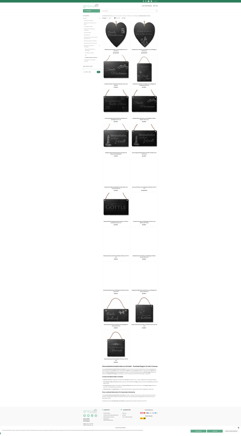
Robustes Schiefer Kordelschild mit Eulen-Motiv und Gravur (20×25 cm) (115, 187)
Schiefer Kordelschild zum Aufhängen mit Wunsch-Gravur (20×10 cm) (116, 291)
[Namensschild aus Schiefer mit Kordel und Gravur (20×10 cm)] (116, 241)
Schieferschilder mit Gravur (91, 57)
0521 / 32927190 (90, 423)
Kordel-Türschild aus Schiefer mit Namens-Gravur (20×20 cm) (144, 325)
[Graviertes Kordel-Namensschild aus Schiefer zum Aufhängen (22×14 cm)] (116, 103)
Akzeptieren (198, 431)
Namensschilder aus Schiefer (90, 41)
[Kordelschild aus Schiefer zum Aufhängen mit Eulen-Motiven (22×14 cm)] (144, 103)
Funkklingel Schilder (88, 26)
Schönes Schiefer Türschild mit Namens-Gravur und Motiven (116, 84)
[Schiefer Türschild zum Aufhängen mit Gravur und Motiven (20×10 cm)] (144, 206)
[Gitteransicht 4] (119, 18)
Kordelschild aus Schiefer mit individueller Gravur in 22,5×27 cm (116, 50)
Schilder (85, 18)
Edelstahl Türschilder (88, 20)
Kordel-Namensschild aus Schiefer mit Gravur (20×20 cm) (116, 359)
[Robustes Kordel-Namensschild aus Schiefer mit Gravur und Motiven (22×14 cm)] (116, 206)
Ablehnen (215, 431)
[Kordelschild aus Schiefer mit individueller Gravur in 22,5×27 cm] (116, 34)
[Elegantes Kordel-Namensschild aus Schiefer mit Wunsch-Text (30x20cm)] (116, 137)
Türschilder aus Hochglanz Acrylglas (89, 60)
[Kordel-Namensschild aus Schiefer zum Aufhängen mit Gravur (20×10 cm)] (116, 309)
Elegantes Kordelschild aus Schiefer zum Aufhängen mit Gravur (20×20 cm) (144, 291)
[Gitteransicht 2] (114, 18)
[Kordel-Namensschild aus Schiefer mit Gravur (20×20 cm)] (116, 344)
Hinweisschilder (87, 32)
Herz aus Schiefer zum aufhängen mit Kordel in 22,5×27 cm (144, 187)
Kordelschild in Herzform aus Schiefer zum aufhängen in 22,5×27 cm (144, 50)
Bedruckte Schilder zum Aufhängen (90, 49)
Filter (98, 71)
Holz (86, 55)
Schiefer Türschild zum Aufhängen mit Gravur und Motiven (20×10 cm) (144, 222)
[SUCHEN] (156, 10)
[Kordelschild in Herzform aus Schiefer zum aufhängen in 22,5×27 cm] (144, 34)
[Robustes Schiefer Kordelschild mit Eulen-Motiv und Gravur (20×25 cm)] (116, 172)
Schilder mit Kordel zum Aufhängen (89, 46)
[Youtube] (88, 415)
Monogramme (87, 35)
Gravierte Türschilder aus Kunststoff (89, 29)
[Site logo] (91, 5)
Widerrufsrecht (106, 413)
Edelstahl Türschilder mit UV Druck (90, 23)
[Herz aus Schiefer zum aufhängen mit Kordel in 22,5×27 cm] (144, 172)
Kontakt (124, 415)
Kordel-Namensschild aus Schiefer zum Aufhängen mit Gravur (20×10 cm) (116, 325)
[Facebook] (84, 415)
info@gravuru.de (89, 425)
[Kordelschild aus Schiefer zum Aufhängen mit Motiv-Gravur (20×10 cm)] (144, 241)
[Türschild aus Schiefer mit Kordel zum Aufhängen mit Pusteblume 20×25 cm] (144, 69)
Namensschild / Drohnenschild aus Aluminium (90, 38)
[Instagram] (92, 415)
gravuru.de (114, 15)
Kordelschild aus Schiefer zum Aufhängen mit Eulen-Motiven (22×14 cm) (144, 119)
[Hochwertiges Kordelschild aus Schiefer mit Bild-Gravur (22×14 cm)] (144, 137)
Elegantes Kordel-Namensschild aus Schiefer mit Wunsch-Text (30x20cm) (116, 153)
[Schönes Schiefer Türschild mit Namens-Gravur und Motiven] (116, 69)
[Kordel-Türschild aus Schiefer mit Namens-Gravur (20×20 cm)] (144, 309)
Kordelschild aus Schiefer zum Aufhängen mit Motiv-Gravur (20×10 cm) (144, 256)
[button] (238, 427)
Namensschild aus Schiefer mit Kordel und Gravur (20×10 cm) (116, 256)
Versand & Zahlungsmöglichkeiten (110, 415)
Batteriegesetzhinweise (108, 417)
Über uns (124, 413)
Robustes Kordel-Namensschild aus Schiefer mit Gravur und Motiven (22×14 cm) (116, 222)
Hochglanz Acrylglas (89, 52)
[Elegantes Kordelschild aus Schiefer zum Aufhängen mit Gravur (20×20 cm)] (144, 275)
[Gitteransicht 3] (117, 18)
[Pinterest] (96, 415)
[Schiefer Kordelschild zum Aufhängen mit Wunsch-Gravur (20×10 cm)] (116, 275)
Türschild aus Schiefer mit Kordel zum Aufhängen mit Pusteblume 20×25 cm (144, 84)
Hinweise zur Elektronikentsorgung (108, 419)
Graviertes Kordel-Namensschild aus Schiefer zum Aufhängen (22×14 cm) (116, 119)
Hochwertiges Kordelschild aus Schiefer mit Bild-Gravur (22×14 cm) (144, 153)
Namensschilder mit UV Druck (90, 43)
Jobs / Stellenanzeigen (127, 417)
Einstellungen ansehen (231, 431)
